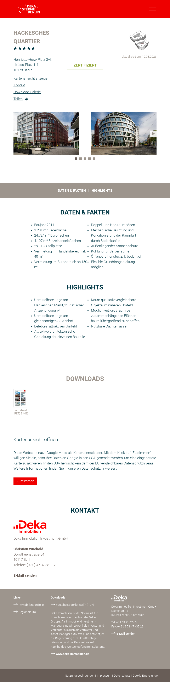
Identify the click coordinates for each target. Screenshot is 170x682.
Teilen (18, 99)
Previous (16, 134)
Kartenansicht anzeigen (31, 78)
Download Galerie (27, 92)
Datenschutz (122, 675)
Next (153, 134)
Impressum (104, 675)
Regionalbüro (27, 612)
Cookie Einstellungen (146, 675)
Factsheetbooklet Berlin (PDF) (75, 604)
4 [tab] (90, 159)
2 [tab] (81, 159)
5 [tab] (95, 159)
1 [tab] (77, 159)
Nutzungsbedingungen (79, 675)
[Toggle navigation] (152, 9)
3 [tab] (86, 159)
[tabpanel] (46, 133)
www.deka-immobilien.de (72, 654)
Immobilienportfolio (31, 604)
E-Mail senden (25, 575)
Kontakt (19, 85)
